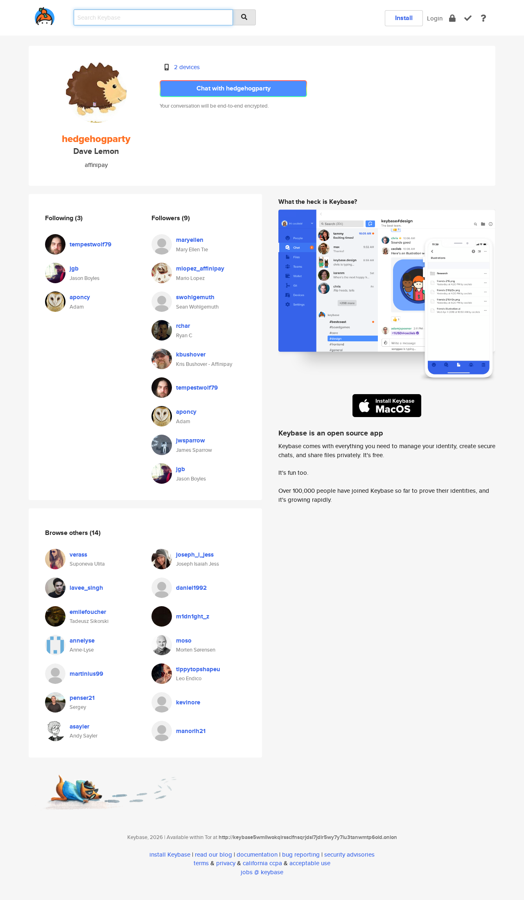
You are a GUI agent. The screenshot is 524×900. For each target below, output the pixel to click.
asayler (79, 726)
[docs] (483, 18)
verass (78, 554)
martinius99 (86, 673)
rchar (183, 325)
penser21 (82, 697)
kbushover (191, 354)
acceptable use (309, 863)
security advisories (349, 854)
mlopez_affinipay (200, 268)
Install (404, 18)
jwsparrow (190, 440)
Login (435, 18)
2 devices (187, 67)
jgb (74, 268)
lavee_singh (86, 587)
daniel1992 (191, 587)
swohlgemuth (195, 297)
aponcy (80, 297)
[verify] (468, 18)
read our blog (213, 854)
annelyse (82, 640)
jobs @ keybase (262, 872)
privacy (225, 863)
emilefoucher (88, 611)
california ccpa (262, 863)
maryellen (189, 239)
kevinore (188, 702)
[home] (44, 14)
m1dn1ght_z (192, 616)
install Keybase (169, 854)
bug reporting (301, 854)
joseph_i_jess (195, 554)
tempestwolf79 (90, 244)
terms (201, 863)
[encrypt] (452, 18)
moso (184, 640)
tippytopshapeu (198, 669)
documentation (257, 854)
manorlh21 (191, 730)
